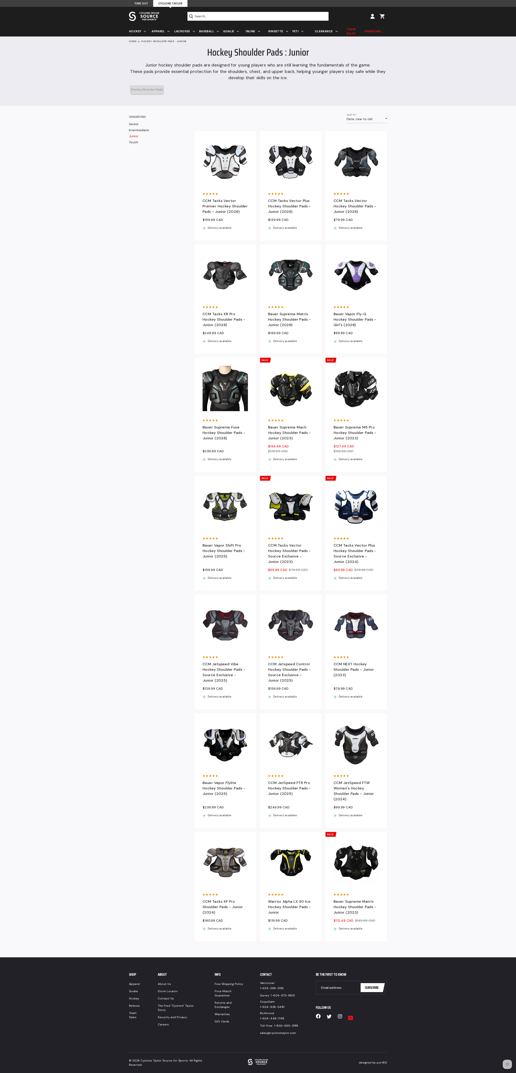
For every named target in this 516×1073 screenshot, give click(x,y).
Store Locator (168, 991)
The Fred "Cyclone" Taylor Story (176, 1008)
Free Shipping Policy (229, 984)
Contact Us (166, 998)
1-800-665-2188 (286, 1025)
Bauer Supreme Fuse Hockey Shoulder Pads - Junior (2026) (224, 433)
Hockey (134, 998)
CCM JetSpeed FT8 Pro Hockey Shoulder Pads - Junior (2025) (289, 788)
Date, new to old (359, 119)
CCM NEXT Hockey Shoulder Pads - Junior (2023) (354, 669)
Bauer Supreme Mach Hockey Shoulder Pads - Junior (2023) (289, 433)
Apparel (134, 984)
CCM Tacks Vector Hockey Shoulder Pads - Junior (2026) (355, 206)
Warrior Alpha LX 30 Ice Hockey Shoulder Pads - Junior (289, 907)
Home (133, 41)
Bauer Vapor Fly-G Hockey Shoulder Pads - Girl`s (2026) (355, 319)
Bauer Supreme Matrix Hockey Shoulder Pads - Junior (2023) (355, 907)
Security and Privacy (172, 1017)
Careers (163, 1024)
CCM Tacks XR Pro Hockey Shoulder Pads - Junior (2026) (224, 319)
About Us (164, 984)
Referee (134, 1005)
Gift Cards (222, 1021)
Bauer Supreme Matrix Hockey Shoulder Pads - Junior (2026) (289, 319)
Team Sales (133, 1015)
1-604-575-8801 (283, 995)
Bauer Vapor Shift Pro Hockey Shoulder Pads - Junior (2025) (224, 551)
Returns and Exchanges (223, 1005)
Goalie (133, 991)
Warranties (222, 1014)
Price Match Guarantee (223, 993)
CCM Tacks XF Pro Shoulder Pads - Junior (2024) (223, 907)
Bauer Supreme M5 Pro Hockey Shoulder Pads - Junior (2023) (355, 433)
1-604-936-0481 (272, 1007)
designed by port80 (373, 1062)
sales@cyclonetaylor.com (278, 1033)
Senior (134, 124)
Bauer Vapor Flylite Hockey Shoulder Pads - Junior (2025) (224, 788)
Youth (133, 142)
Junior (134, 136)
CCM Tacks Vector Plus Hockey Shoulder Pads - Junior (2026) (289, 206)
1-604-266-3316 (272, 988)
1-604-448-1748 (272, 1018)
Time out (141, 3)
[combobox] (258, 16)
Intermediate (139, 130)
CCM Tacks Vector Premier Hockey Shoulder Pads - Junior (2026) (225, 206)
